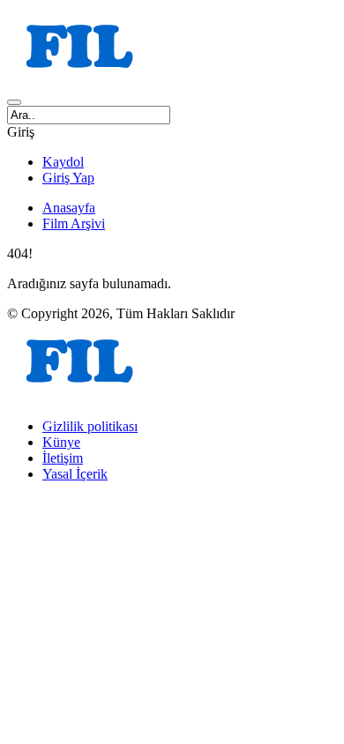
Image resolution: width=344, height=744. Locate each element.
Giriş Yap (68, 177)
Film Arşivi (73, 223)
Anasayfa (68, 207)
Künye (61, 442)
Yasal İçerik (75, 473)
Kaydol (63, 161)
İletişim (62, 457)
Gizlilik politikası (90, 426)
